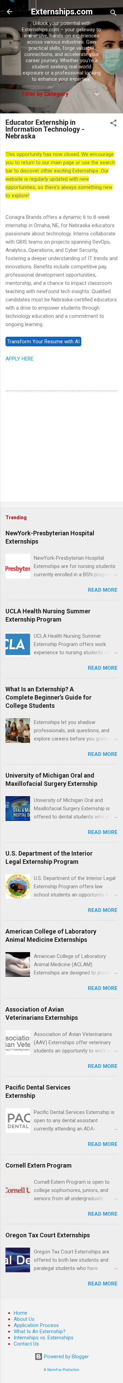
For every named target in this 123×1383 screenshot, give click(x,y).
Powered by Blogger (66, 1356)
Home (20, 1313)
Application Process (36, 1325)
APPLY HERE (19, 359)
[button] (113, 124)
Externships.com (62, 11)
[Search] (113, 13)
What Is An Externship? (40, 1331)
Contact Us (26, 1344)
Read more (103, 590)
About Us (24, 1319)
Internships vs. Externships (43, 1338)
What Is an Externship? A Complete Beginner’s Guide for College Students (48, 697)
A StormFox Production (61, 1370)
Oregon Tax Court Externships (47, 1235)
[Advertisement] (61, 448)
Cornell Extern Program (38, 1165)
